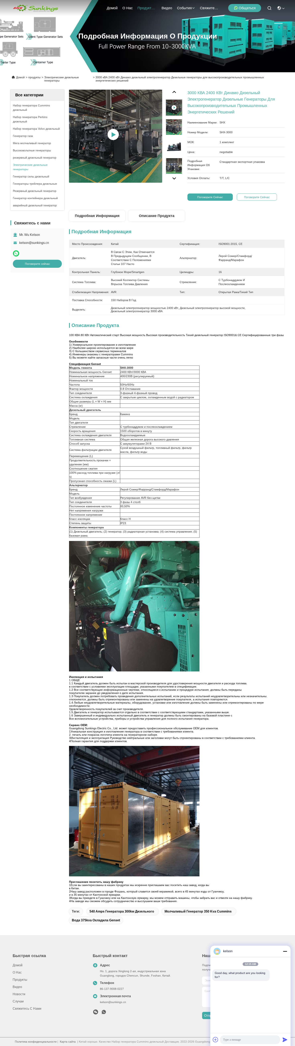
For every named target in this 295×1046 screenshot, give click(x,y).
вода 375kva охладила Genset (96, 920)
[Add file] (215, 1039)
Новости (19, 994)
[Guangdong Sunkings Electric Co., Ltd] (35, 8)
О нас (127, 8)
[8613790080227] (104, 1013)
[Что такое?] (16, 253)
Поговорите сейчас (37, 263)
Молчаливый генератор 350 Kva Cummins (198, 911)
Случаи (18, 1001)
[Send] (285, 1039)
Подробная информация (97, 216)
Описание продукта (156, 216)
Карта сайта (68, 1041)
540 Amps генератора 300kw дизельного (122, 911)
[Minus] (285, 951)
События (184, 8)
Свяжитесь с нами (209, 8)
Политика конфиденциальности (36, 1041)
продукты (145, 8)
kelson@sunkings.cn (34, 242)
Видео (167, 8)
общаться (247, 8)
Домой (112, 8)
